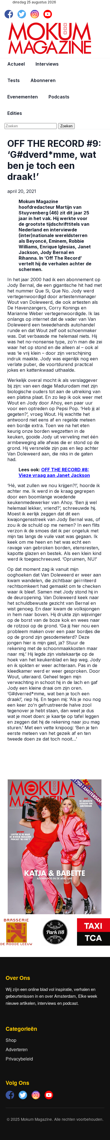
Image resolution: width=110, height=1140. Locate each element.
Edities (14, 113)
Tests (13, 80)
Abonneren (43, 80)
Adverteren (17, 1049)
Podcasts (59, 97)
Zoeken (66, 126)
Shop (11, 1040)
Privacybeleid (19, 1058)
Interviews (47, 64)
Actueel (16, 64)
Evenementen (22, 97)
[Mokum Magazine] (49, 38)
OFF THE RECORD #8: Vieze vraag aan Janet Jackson (54, 472)
